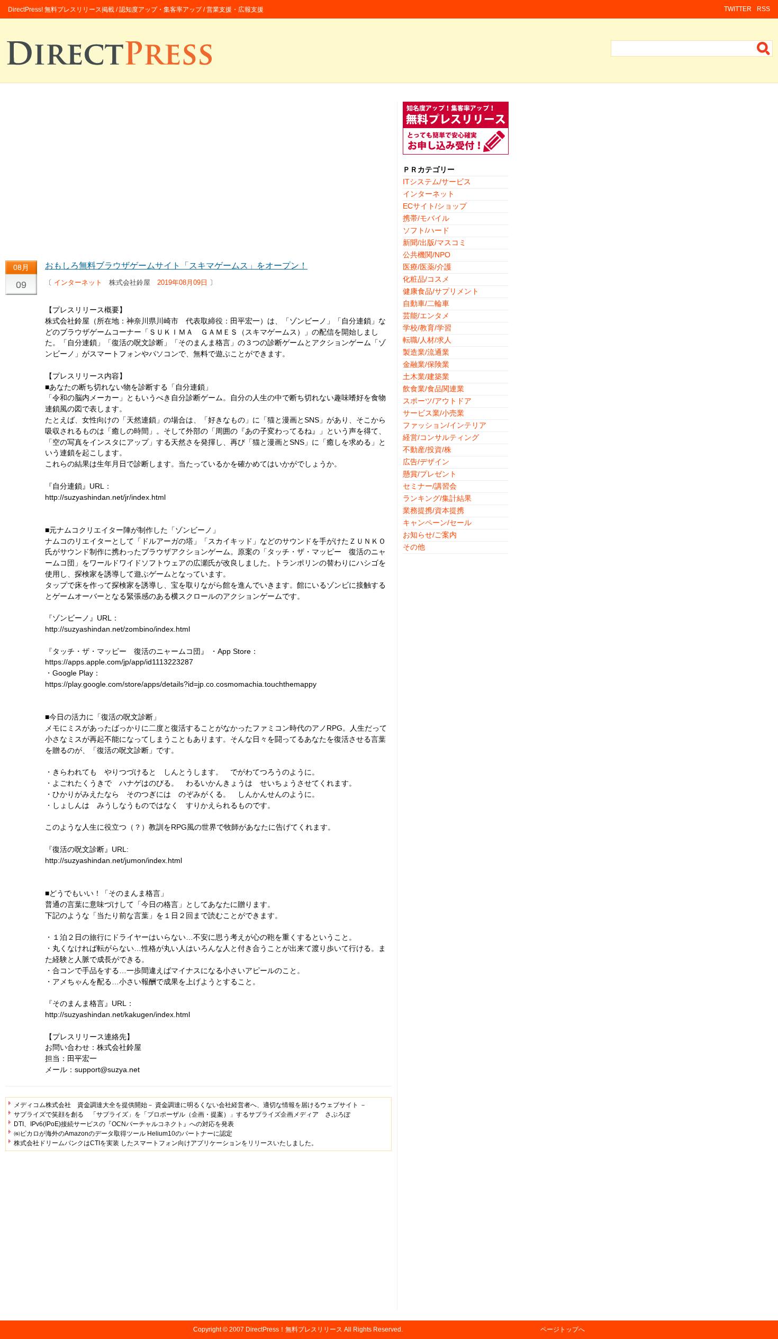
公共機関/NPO (426, 254)
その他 (414, 547)
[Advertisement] (198, 176)
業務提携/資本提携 (433, 510)
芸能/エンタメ (426, 315)
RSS (763, 9)
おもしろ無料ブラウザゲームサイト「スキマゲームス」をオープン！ (176, 265)
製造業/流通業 (426, 352)
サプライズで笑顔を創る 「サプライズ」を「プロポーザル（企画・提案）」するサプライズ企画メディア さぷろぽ (182, 1114)
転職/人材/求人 (427, 340)
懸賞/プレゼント (430, 474)
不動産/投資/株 (427, 449)
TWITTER (738, 9)
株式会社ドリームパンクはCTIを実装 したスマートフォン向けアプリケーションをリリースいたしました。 (166, 1143)
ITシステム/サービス (437, 181)
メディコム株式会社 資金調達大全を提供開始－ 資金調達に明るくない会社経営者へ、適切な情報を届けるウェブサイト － (190, 1105)
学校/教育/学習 (427, 327)
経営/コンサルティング (441, 437)
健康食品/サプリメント (441, 291)
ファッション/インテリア (444, 425)
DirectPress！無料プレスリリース (294, 1329)
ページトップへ (562, 1329)
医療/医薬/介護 (427, 267)
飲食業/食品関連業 (433, 388)
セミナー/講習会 (430, 486)
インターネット (78, 282)
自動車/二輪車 (426, 303)
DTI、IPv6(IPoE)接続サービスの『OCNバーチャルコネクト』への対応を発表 (124, 1124)
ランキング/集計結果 (437, 498)
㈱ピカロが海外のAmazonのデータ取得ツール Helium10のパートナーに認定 (123, 1133)
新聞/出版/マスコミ (434, 242)
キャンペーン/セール (437, 522)
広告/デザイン (426, 461)
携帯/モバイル (426, 218)
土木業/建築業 (426, 376)
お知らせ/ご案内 (430, 535)
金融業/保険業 (426, 364)
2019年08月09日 (182, 282)
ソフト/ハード (426, 230)
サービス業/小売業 (433, 413)
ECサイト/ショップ (435, 206)
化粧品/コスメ (426, 279)
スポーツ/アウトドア (437, 401)
